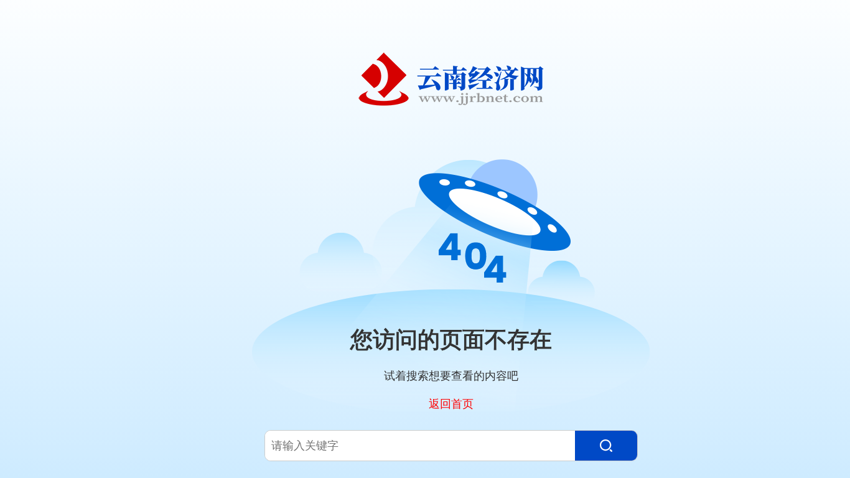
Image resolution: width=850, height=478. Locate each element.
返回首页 (451, 403)
